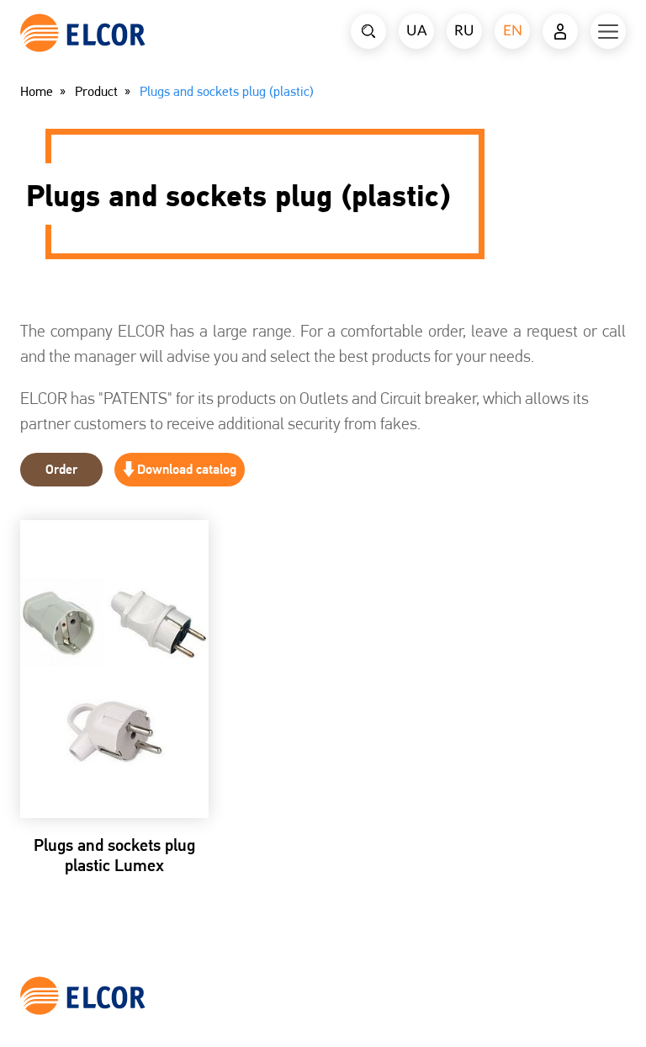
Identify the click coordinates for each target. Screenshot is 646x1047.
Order (61, 469)
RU (464, 31)
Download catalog (186, 469)
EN (512, 31)
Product (96, 91)
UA (416, 31)
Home (36, 91)
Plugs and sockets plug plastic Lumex (114, 855)
